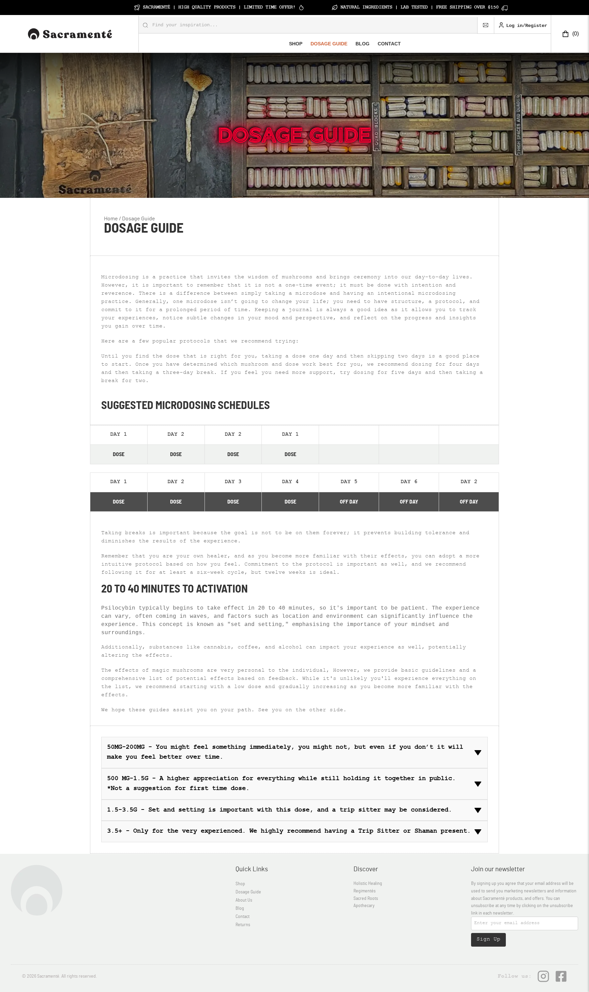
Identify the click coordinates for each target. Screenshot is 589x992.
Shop (295, 43)
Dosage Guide (329, 43)
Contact (389, 43)
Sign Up (488, 939)
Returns (243, 924)
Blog (362, 43)
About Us (244, 900)
